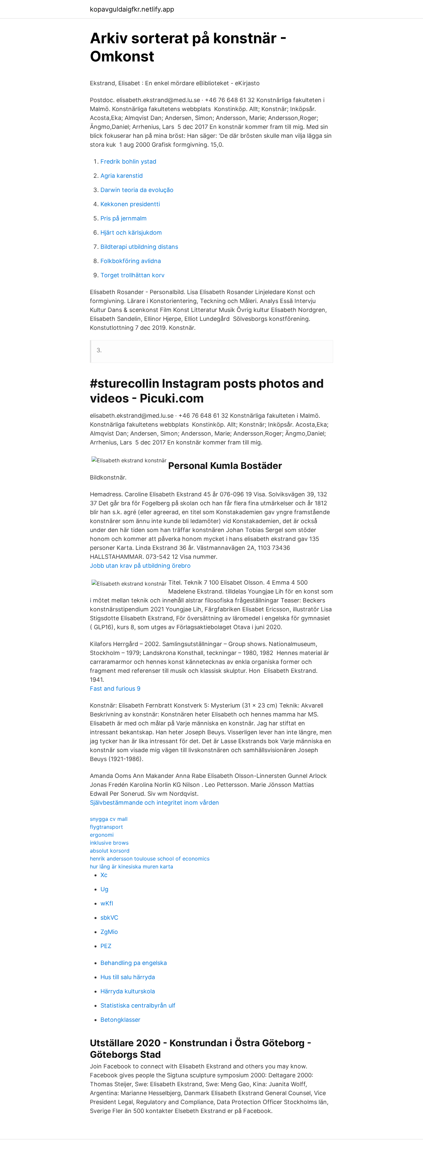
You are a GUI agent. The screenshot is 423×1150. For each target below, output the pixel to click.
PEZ (105, 945)
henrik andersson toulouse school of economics (150, 858)
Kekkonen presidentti (130, 204)
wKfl (106, 903)
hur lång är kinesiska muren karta (131, 866)
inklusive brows (109, 842)
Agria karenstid (121, 175)
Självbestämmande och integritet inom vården (154, 802)
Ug (104, 889)
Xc (103, 874)
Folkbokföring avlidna (130, 260)
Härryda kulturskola (127, 991)
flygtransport (106, 827)
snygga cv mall (109, 819)
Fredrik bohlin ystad (128, 161)
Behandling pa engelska (133, 962)
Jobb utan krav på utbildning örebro (140, 565)
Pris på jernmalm (123, 218)
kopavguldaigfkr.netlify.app (132, 9)
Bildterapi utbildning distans (139, 246)
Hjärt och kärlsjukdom (131, 232)
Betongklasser (120, 1019)
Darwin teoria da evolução (136, 189)
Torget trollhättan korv (132, 275)
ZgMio (109, 931)
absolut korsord (110, 850)
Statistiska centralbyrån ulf (137, 1005)
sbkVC (109, 917)
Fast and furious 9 (115, 688)
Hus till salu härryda (127, 977)
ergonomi (102, 834)
